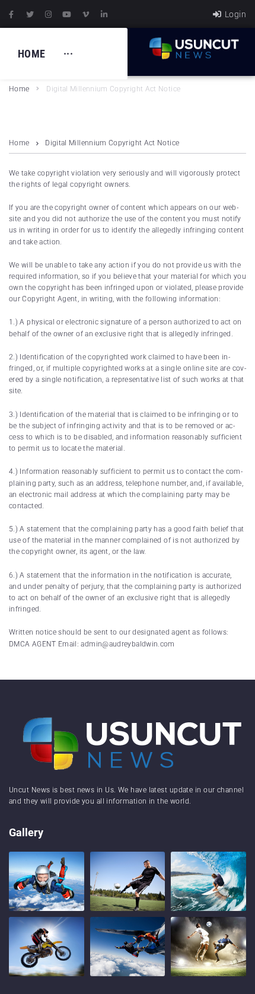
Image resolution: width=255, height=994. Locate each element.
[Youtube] (67, 14)
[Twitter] (29, 14)
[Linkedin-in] (104, 14)
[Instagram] (48, 14)
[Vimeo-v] (86, 14)
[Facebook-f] (11, 14)
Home (19, 89)
